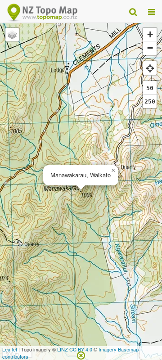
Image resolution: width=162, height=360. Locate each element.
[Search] (133, 11)
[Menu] (151, 11)
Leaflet (9, 349)
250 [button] (149, 101)
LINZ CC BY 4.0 (74, 349)
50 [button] (149, 88)
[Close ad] (81, 354)
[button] (113, 170)
